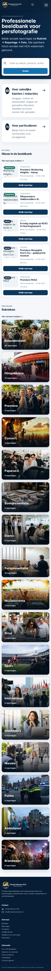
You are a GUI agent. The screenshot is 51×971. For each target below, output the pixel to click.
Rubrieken (5, 923)
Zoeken (25, 71)
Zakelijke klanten (7, 932)
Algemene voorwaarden (10, 952)
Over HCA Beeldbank (9, 949)
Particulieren (6, 938)
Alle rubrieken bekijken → (12, 316)
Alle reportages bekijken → (13, 161)
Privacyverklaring (7, 955)
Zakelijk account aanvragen (11, 935)
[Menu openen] (46, 4)
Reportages (5, 926)
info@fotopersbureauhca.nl (14, 912)
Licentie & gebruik (8, 960)
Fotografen (5, 929)
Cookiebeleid (6, 957)
